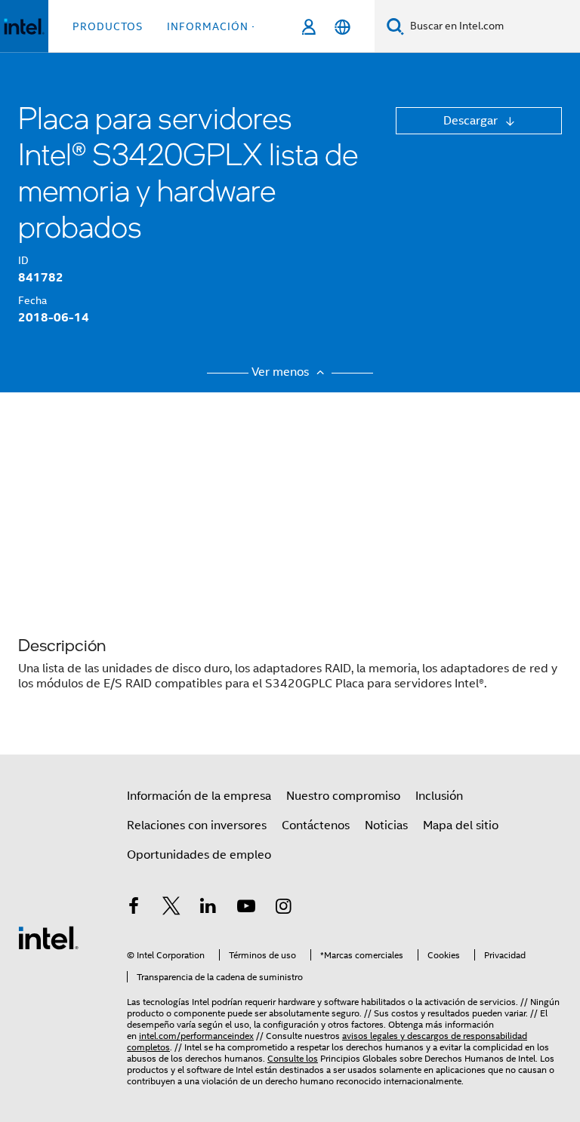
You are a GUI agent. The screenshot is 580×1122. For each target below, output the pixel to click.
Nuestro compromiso (343, 796)
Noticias (386, 825)
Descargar (472, 120)
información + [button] (212, 26)
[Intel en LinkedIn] (208, 908)
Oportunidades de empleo (199, 854)
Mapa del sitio (460, 825)
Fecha (32, 300)
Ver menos (281, 372)
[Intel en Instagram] (283, 908)
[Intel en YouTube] (246, 908)
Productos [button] (107, 26)
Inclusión (439, 796)
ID (23, 260)
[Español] (342, 27)
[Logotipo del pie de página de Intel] (48, 937)
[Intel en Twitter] (171, 908)
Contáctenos (316, 825)
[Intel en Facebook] (134, 908)
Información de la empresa (199, 796)
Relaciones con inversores (197, 825)
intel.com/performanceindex (196, 1035)
